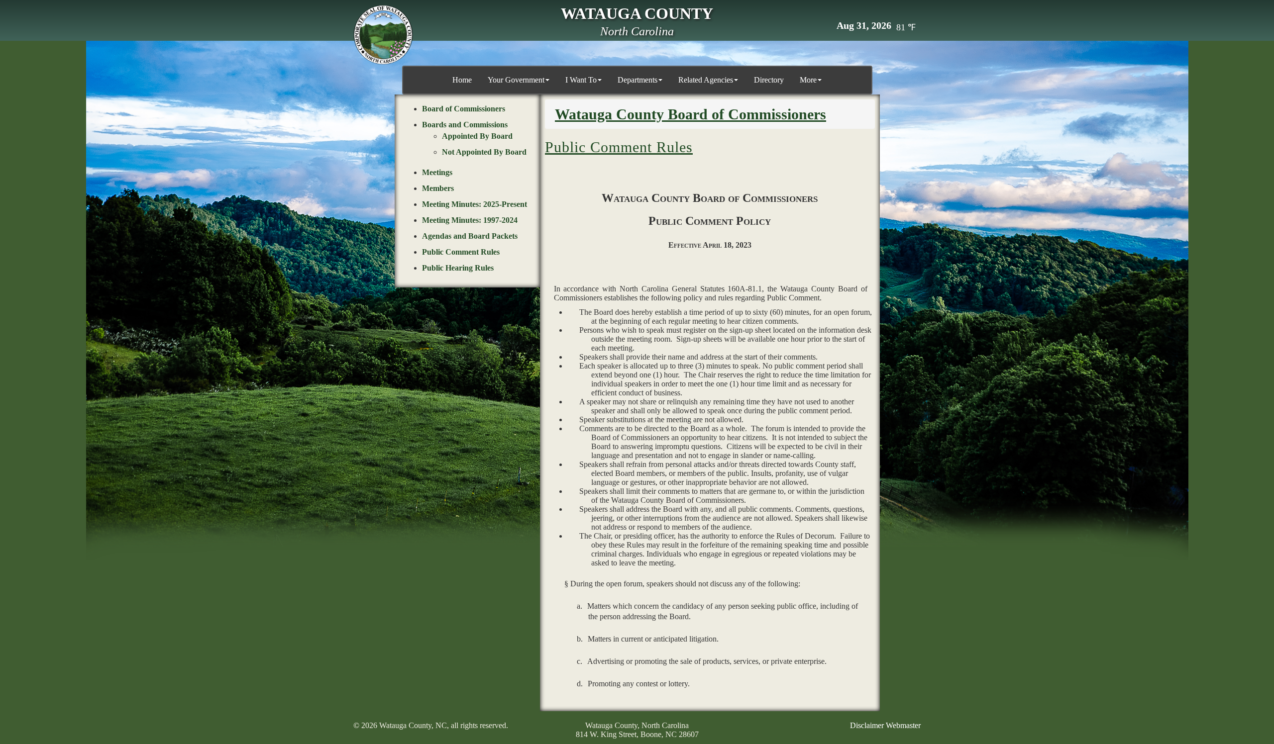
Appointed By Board (477, 136)
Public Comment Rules (461, 252)
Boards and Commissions (465, 124)
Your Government (516, 80)
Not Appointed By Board (484, 152)
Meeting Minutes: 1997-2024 (470, 220)
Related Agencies (705, 80)
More (808, 80)
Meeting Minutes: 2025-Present (474, 204)
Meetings (437, 172)
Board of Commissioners (463, 108)
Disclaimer (867, 725)
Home (462, 80)
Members (438, 188)
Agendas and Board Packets (470, 236)
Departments (637, 80)
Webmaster (903, 725)
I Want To (581, 80)
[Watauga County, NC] (383, 35)
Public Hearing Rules (458, 268)
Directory (769, 80)
